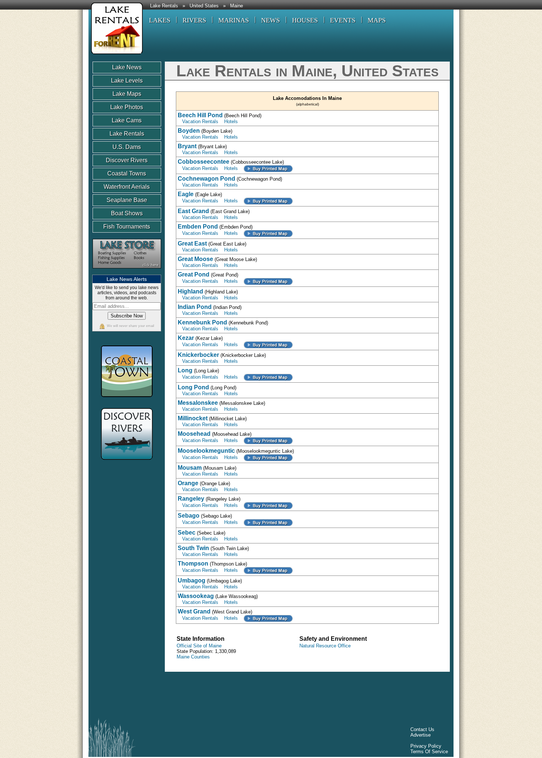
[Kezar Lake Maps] (268, 344)
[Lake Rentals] (115, 55)
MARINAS (233, 20)
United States (204, 5)
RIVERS (194, 20)
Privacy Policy (425, 746)
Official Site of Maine (199, 646)
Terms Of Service (429, 751)
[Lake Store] (127, 272)
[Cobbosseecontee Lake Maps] (268, 168)
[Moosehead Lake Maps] (268, 440)
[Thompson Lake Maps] (268, 570)
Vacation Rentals (200, 121)
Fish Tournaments (126, 226)
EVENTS (342, 20)
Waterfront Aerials (127, 187)
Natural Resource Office (325, 646)
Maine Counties (193, 657)
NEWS (270, 20)
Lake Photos (126, 107)
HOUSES (305, 20)
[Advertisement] (226, 696)
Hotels (231, 121)
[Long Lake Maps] (268, 377)
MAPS (377, 20)
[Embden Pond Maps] (268, 233)
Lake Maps (126, 94)
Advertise (420, 735)
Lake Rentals (164, 5)
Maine (236, 5)
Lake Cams (127, 120)
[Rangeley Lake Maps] (268, 505)
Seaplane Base (127, 200)
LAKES (159, 20)
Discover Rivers (126, 160)
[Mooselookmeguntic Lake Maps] (268, 457)
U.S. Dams (126, 147)
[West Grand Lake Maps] (268, 618)
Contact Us (422, 729)
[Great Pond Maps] (268, 281)
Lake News (127, 67)
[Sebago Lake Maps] (268, 522)
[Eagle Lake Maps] (268, 201)
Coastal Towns (126, 173)
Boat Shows (127, 213)
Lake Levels (127, 80)
